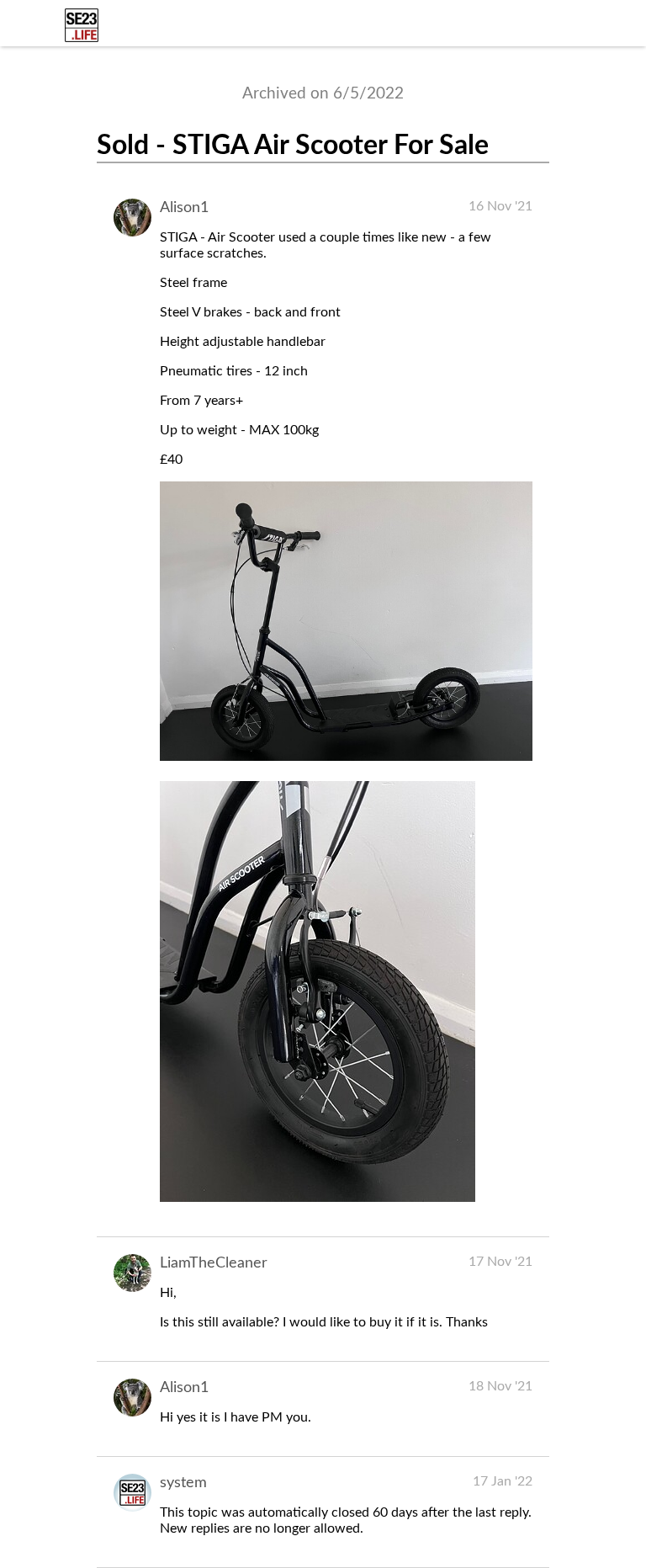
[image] (346, 756)
